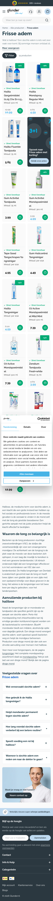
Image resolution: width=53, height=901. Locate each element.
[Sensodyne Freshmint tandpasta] (14, 401)
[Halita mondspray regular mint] (39, 73)
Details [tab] (27, 427)
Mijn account (8, 885)
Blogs (5, 890)
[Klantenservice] (31, 11)
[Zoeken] (46, 20)
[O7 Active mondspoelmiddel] (14, 345)
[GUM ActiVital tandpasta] (14, 180)
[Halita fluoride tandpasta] (14, 128)
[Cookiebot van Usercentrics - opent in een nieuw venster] (38, 419)
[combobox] (26, 20)
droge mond (8, 663)
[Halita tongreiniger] (14, 290)
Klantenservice (25, 885)
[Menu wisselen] (4, 11)
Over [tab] (43, 427)
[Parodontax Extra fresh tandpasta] (39, 401)
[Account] (39, 11)
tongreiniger (8, 653)
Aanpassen (24, 480)
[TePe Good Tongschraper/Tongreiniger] (14, 235)
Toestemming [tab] (10, 427)
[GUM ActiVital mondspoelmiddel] (39, 180)
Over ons (40, 885)
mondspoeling (30, 657)
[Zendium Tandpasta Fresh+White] (39, 345)
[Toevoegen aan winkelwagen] (20, 111)
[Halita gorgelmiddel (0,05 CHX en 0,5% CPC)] (14, 73)
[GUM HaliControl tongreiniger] (39, 235)
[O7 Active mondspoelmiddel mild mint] (39, 290)
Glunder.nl (15, 896)
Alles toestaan (26, 474)
